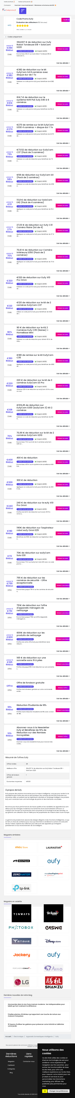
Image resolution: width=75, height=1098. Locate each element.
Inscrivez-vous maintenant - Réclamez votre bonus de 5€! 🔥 (35, 5)
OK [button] (45, 1091)
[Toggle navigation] (22, 11)
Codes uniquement (15, 37)
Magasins (11, 1061)
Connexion (7, 5)
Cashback (11, 1065)
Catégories (11, 1069)
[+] (35, 58)
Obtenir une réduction (63, 585)
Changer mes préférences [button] (58, 1091)
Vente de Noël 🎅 (9, 2)
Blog (11, 1073)
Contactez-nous (28, 1061)
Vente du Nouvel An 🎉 (25, 2)
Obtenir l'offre (62, 688)
